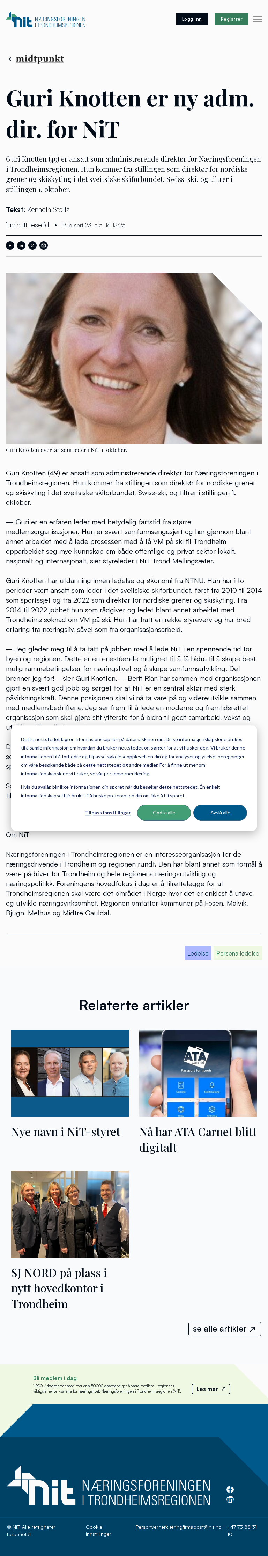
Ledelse (198, 953)
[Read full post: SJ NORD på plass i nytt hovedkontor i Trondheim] (70, 1255)
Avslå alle (220, 813)
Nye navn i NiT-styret (65, 1131)
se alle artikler (219, 1328)
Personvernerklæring (159, 1527)
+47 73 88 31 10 (242, 1530)
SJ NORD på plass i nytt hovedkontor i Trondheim (59, 1288)
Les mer (207, 1388)
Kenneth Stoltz (48, 209)
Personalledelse (237, 953)
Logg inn (192, 19)
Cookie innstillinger (98, 1530)
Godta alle (164, 813)
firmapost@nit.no (202, 1527)
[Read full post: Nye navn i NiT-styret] (70, 1114)
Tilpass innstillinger (108, 813)
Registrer (232, 19)
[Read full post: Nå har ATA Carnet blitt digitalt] (198, 1114)
